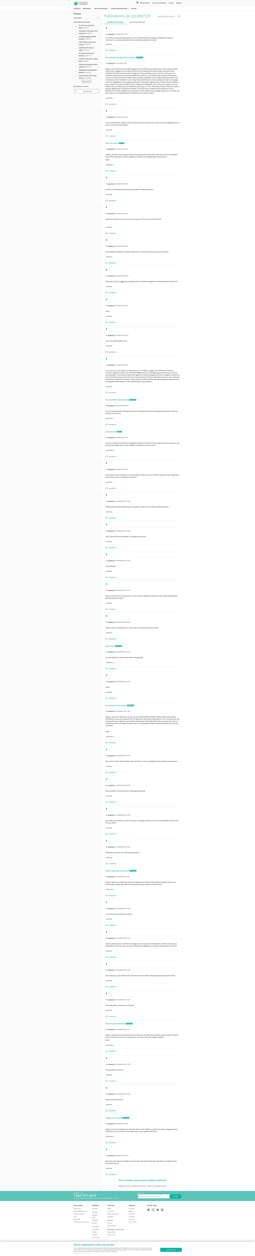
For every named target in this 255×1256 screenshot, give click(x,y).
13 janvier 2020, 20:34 (122, 405)
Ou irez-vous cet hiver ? (87, 25)
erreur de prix (110, 432)
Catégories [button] (78, 18)
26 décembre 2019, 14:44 (123, 711)
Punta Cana (111, 1235)
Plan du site (133, 1222)
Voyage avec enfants (113, 1118)
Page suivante (86, 81)
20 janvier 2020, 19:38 (122, 246)
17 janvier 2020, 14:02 (122, 149)
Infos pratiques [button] (101, 8)
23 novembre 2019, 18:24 (123, 1094)
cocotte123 (111, 34)
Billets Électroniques (159, 3)
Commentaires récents (115, 22)
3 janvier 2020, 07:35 (122, 469)
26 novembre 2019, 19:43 (123, 970)
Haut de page (87, 91)
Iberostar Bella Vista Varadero (117, 400)
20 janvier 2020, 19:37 (122, 117)
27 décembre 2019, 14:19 (123, 755)
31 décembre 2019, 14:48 (123, 501)
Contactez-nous (78, 1193)
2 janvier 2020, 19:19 (122, 437)
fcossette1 (81, 44)
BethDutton (81, 72)
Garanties (77, 1219)
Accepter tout (171, 1250)
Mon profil (146, 3)
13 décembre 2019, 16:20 (123, 847)
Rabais (77, 8)
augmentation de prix (86, 48)
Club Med (95, 1227)
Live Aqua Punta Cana (86, 53)
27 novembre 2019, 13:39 (123, 908)
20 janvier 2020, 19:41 (122, 184)
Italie (93, 1218)
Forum (133, 8)
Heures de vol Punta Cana (87, 76)
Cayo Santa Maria (113, 1214)
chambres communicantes (116, 705)
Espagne (95, 1215)
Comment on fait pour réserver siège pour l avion (96, 31)
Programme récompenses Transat (90, 70)
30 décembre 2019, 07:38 (123, 560)
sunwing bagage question (87, 36)
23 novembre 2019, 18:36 (123, 999)
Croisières (95, 1229)
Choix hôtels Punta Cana (87, 42)
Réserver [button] (87, 8)
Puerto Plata (111, 1232)
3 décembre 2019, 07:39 (122, 876)
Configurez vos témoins (81, 1253)
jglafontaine (81, 55)
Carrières (132, 1214)
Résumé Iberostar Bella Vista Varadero (120, 57)
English (178, 3)
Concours (132, 1217)
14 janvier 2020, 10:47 (122, 365)
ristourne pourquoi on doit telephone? (92, 64)
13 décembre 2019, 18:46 (123, 815)
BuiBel (80, 27)
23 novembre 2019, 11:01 (123, 1029)
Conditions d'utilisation (81, 1222)
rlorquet (81, 50)
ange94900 (81, 39)
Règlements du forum (125, 1185)
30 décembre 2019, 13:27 (123, 590)
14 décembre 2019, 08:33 (123, 785)
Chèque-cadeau (79, 1214)
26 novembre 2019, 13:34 (123, 938)
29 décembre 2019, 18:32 (123, 531)
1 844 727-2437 (85, 1195)
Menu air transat (111, 143)
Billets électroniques (80, 1211)
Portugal (95, 1220)
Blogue (131, 1211)
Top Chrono (96, 1237)
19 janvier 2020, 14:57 (122, 213)
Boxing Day (109, 646)
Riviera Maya (111, 1226)
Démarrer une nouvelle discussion (156, 1185)
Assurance (77, 1208)
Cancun (109, 1223)
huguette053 (82, 33)
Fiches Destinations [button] (119, 8)
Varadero (110, 1217)
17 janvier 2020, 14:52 (122, 305)
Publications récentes (137, 22)
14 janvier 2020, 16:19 (122, 335)
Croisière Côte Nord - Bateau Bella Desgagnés (94, 59)
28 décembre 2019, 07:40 (123, 681)
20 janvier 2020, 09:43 (122, 276)
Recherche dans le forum (139, 1185)
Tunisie (94, 1223)
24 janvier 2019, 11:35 (122, 1123)
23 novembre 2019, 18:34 (123, 1064)
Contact (171, 3)
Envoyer (175, 1196)
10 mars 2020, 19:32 (121, 34)
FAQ (75, 1217)
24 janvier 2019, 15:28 (122, 1155)
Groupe (94, 1235)
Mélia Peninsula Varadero (115, 1024)
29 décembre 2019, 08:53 (123, 622)
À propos (132, 1208)
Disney (94, 1232)
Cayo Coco (110, 1211)
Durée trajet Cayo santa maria (117, 871)
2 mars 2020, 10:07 (121, 63)
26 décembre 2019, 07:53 (123, 652)
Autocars (95, 1208)
